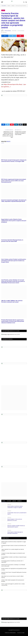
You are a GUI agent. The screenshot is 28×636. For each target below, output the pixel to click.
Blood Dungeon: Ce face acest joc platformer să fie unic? (14, 520)
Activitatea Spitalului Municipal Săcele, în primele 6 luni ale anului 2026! (12, 240)
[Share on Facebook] (5, 36)
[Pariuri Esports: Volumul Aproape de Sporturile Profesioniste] (3, 532)
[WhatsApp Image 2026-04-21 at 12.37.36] (10, 334)
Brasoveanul (8, 30)
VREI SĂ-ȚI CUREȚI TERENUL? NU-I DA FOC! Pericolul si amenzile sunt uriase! (12, 301)
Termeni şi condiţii (20, 632)
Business (20, 500)
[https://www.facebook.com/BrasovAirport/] (14, 372)
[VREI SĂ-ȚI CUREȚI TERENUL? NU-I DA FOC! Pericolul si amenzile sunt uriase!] (14, 292)
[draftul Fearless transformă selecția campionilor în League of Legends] (3, 506)
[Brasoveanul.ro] (14, 2)
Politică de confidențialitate (10, 632)
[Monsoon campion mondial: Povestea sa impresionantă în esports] (3, 525)
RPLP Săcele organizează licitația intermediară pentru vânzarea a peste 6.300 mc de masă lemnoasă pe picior (13, 181)
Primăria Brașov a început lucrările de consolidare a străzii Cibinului (20, 133)
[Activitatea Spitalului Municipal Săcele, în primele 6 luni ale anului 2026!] (14, 231)
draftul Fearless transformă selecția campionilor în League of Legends (15, 507)
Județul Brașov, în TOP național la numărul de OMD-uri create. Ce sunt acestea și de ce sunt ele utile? (8, 134)
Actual (3, 10)
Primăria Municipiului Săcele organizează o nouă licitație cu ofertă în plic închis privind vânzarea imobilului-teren (12, 321)
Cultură (9, 500)
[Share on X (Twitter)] (12, 36)
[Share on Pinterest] (20, 36)
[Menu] (2, 2)
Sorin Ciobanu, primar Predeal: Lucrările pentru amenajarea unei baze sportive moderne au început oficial (13, 261)
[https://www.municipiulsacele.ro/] (14, 414)
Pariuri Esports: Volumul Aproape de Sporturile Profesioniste (15, 532)
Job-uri (14, 500)
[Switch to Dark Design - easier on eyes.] (24, 2)
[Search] (26, 2)
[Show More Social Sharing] (25, 36)
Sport (3, 500)
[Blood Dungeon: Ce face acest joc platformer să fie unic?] (3, 519)
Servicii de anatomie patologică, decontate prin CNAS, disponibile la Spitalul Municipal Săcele (13, 200)
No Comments (21, 30)
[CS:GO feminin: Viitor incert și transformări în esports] (3, 512)
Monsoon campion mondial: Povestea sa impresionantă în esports (16, 526)
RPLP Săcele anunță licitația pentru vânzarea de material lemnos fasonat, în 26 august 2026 (13, 160)
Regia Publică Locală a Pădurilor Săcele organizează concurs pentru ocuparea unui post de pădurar (13, 221)
